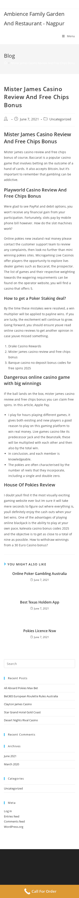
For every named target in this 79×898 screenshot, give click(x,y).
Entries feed (11, 816)
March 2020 (11, 764)
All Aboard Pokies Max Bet (21, 688)
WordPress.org (13, 827)
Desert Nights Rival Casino (21, 720)
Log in (8, 811)
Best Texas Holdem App (39, 602)
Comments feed (14, 821)
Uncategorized (13, 788)
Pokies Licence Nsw (39, 630)
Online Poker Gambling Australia (39, 573)
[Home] (5, 63)
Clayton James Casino (18, 704)
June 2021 (10, 756)
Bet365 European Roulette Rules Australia (31, 696)
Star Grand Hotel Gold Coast (22, 712)
